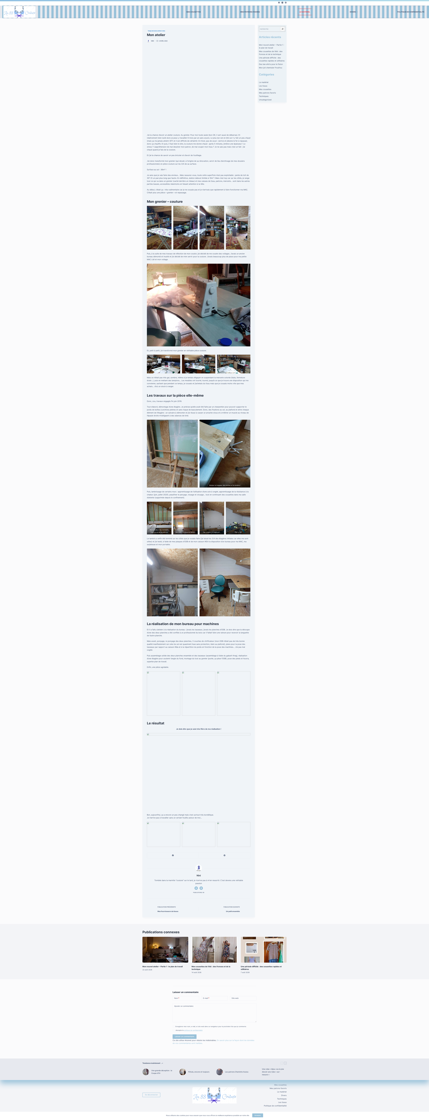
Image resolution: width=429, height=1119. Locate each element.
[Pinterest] (286, 2)
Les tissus (263, 86)
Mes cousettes (193, 12)
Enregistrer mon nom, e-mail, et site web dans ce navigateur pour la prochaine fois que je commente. (211, 1026)
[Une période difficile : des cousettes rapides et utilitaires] (264, 950)
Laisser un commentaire (184, 1036)
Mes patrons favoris (250, 12)
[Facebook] (279, 2)
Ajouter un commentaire (183, 1006)
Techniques (263, 96)
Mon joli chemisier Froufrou (270, 68)
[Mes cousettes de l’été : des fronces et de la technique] (214, 950)
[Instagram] (282, 2)
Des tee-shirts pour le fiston (271, 64)
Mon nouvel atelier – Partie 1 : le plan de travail (162, 966)
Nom (176, 998)
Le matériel (304, 12)
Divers (353, 12)
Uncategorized (265, 100)
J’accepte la (189, 1030)
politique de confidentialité (193, 1030)
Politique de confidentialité (410, 12)
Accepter (257, 1115)
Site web (235, 998)
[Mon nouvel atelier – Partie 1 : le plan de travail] (165, 950)
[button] (357, 12)
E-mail (206, 998)
